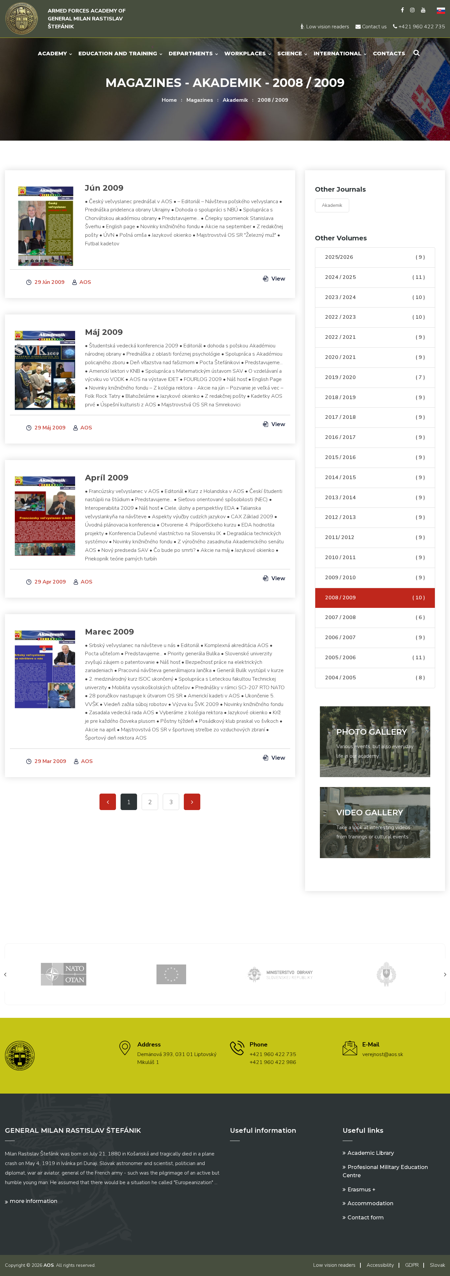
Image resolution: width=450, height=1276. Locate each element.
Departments (191, 53)
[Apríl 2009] (45, 513)
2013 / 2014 (375, 497)
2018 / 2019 (375, 397)
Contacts (389, 53)
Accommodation (370, 1203)
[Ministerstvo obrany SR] (278, 974)
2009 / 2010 (375, 577)
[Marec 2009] (45, 667)
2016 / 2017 (375, 437)
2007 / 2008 (375, 617)
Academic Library (371, 1153)
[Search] (416, 52)
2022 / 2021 (375, 337)
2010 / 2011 (375, 557)
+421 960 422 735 (421, 26)
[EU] (171, 974)
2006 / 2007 (375, 637)
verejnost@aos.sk (382, 1054)
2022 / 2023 (375, 317)
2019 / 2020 (375, 377)
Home (169, 100)
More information (33, 1201)
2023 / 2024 (375, 297)
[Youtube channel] (423, 10)
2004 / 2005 (375, 677)
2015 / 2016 (375, 457)
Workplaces (245, 53)
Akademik (235, 100)
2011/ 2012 (375, 537)
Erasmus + (362, 1189)
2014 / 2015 (375, 477)
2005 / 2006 (375, 657)
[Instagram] (412, 10)
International (337, 53)
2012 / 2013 (375, 517)
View (277, 279)
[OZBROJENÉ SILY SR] (386, 974)
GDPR (412, 1265)
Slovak (437, 1265)
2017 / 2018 (375, 417)
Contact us (374, 26)
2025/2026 (375, 257)
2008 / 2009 (273, 100)
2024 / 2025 (375, 277)
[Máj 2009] (45, 368)
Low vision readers (327, 26)
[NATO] (63, 974)
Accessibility (380, 1265)
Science (289, 53)
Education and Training (117, 53)
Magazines (199, 100)
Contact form (366, 1217)
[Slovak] (438, 10)
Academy (52, 53)
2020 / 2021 (375, 357)
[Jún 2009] (45, 223)
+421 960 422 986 (273, 1062)
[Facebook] (402, 10)
